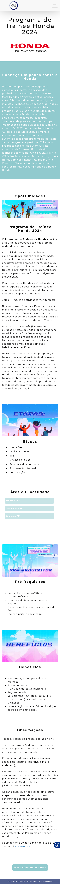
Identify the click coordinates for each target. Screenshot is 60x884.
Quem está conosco (10, 877)
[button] (29, 501)
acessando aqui (24, 846)
